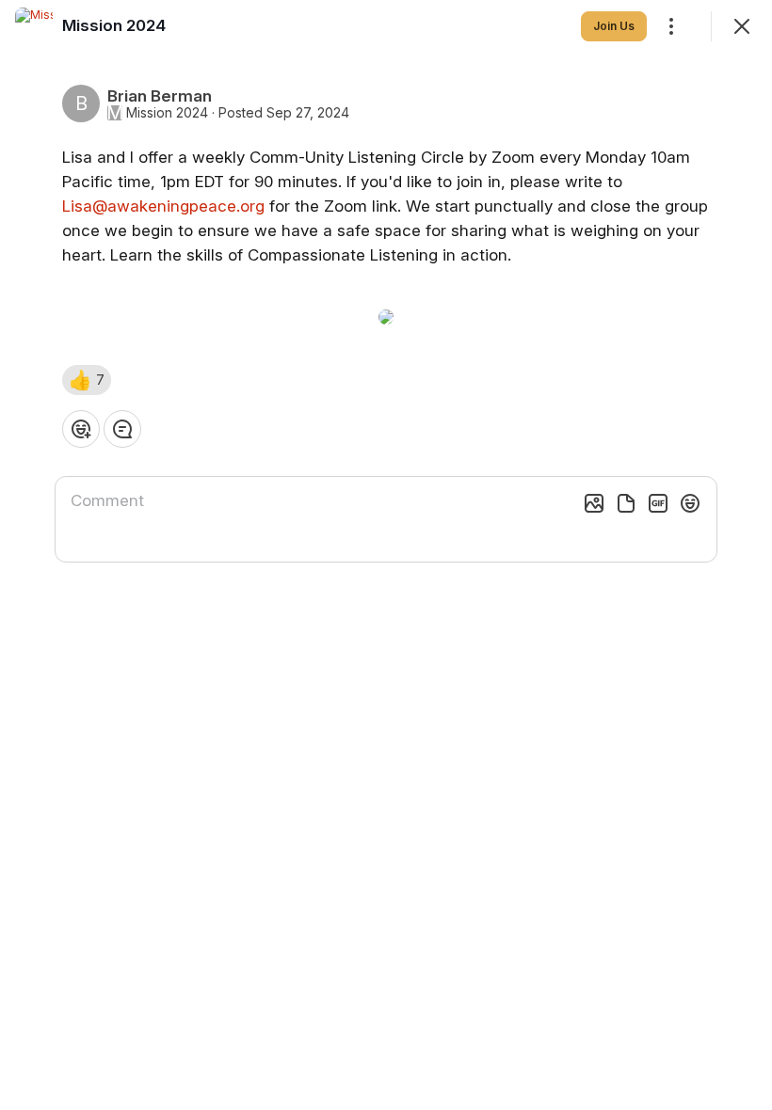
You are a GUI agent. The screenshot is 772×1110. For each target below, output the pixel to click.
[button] (86, 380)
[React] (81, 429)
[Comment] (122, 429)
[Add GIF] (658, 503)
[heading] (114, 25)
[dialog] (386, 555)
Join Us (614, 26)
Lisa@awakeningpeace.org (163, 206)
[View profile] (34, 26)
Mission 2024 (167, 112)
